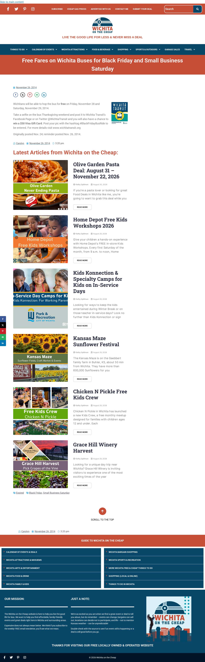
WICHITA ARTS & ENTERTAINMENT (23, 568)
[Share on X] (22, 94)
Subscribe (57, 9)
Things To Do (17, 49)
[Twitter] (16, 9)
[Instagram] (33, 9)
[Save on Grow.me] (51, 94)
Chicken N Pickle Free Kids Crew (100, 394)
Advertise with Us (101, 9)
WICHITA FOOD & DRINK (17, 576)
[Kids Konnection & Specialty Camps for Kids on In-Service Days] (40, 299)
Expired (20, 492)
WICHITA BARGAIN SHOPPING (123, 552)
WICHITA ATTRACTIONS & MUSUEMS (24, 560)
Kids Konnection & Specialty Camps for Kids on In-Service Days (97, 281)
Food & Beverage (101, 49)
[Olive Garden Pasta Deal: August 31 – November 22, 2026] (40, 185)
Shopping (123, 49)
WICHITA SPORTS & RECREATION (125, 560)
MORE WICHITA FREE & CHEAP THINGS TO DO (131, 568)
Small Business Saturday (56, 492)
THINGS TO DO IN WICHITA (121, 584)
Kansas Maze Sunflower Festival (96, 341)
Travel (188, 49)
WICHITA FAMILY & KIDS (17, 584)
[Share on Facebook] (15, 94)
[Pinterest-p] (24, 9)
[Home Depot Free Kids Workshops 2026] (40, 239)
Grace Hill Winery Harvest (95, 447)
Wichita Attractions (73, 49)
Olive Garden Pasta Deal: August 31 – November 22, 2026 (96, 170)
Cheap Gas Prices (76, 9)
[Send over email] (37, 94)
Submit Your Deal (142, 9)
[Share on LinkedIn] (44, 94)
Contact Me (121, 9)
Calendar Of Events (43, 49)
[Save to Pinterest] (29, 94)
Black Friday (35, 492)
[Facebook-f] (8, 9)
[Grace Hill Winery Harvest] (40, 464)
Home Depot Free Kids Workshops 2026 (100, 222)
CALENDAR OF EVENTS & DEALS (21, 552)
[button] (19, 49)
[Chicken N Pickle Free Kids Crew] (40, 411)
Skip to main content (12, 1)
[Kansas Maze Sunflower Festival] (40, 358)
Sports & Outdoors (146, 49)
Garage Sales (172, 49)
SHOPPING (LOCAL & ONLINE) (123, 576)
